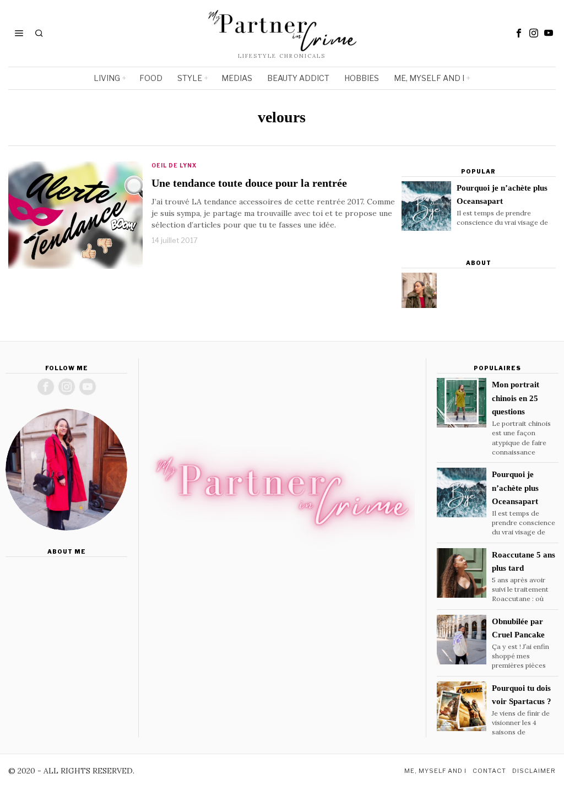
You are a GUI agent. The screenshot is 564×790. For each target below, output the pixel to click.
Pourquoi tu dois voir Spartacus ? (521, 694)
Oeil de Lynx (174, 165)
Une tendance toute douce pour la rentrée (249, 183)
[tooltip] (518, 33)
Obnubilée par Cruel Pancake (518, 628)
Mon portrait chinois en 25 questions (515, 398)
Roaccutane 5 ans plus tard (523, 561)
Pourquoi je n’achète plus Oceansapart (502, 194)
